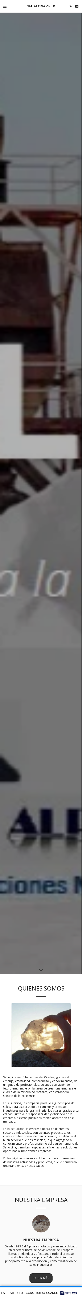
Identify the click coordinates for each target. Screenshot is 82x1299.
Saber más (41, 1278)
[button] (4, 6)
